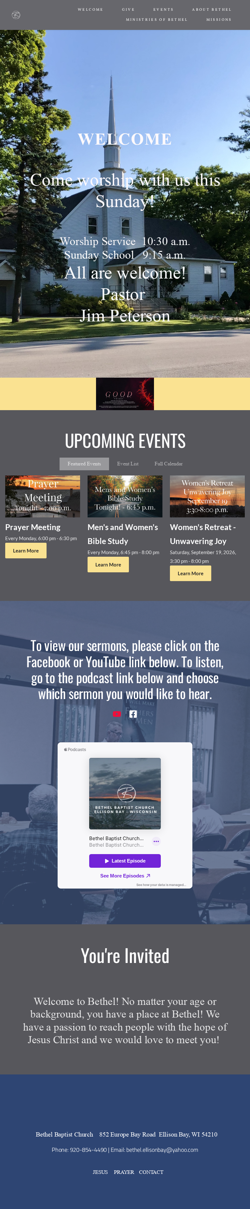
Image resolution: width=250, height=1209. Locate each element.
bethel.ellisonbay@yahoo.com (162, 1149)
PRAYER (124, 1172)
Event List (127, 464)
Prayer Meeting (32, 527)
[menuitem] (91, 10)
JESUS (101, 1172)
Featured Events (84, 464)
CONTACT (151, 1172)
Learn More (26, 550)
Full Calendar (169, 464)
